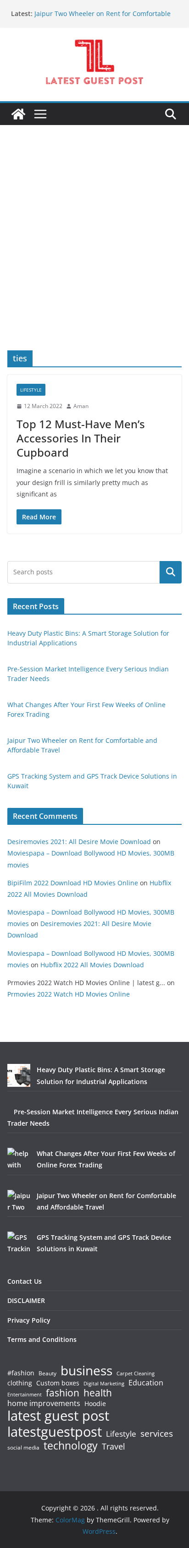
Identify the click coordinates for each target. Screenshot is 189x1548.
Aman (81, 406)
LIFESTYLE (31, 390)
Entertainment (24, 1394)
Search (171, 572)
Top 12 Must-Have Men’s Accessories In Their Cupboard (81, 438)
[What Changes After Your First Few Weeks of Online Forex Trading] (18, 1159)
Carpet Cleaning (136, 1373)
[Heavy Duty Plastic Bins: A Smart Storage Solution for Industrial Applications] (18, 1075)
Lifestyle (121, 1434)
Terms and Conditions (42, 1339)
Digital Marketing (103, 1384)
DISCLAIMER (26, 1300)
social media (23, 1447)
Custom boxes (57, 1383)
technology (71, 1445)
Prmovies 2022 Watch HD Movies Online (68, 994)
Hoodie (95, 1403)
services (156, 1433)
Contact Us (24, 1281)
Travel (113, 1446)
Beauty (47, 1373)
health (97, 1393)
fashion (62, 1393)
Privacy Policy (28, 1320)
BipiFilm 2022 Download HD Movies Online (72, 882)
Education (145, 1382)
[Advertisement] (94, 251)
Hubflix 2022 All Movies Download (92, 964)
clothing (19, 1383)
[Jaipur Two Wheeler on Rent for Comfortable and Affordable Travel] (18, 1201)
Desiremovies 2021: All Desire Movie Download (79, 841)
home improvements (43, 1403)
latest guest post (58, 1416)
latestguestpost (54, 1431)
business (86, 1370)
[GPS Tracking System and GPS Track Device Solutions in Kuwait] (18, 1243)
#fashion (20, 1373)
